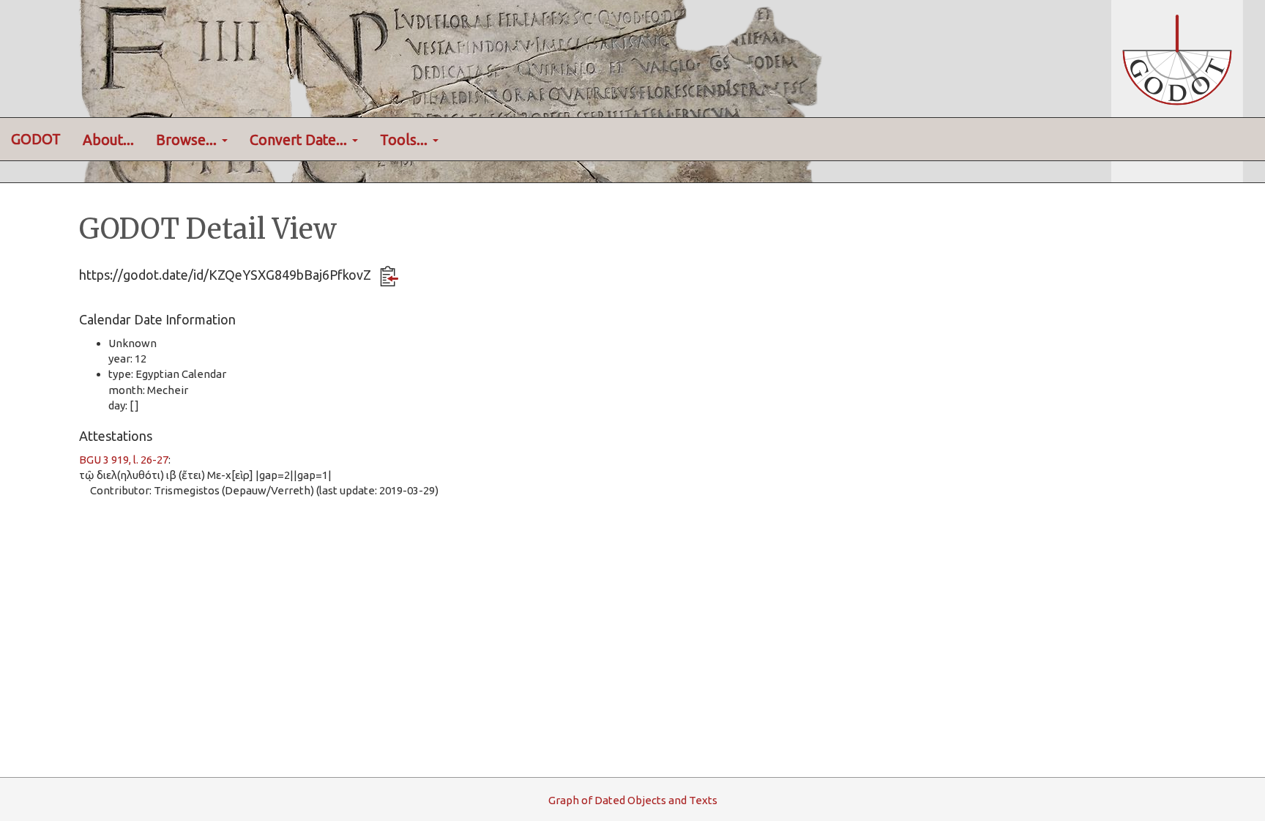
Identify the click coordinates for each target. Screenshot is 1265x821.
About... (108, 140)
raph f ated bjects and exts (632, 800)
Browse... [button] (188, 140)
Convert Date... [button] (300, 140)
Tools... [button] (405, 140)
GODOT (36, 139)
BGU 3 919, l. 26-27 (123, 459)
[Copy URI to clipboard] (389, 276)
